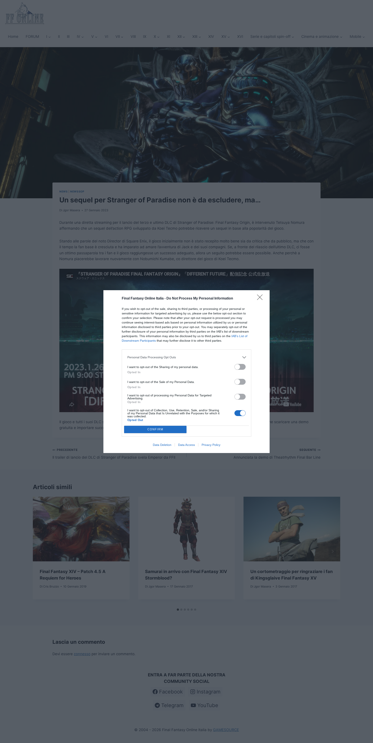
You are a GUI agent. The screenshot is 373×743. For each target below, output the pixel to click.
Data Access (186, 445)
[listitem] (186, 357)
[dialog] (186, 371)
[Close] (261, 299)
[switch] (240, 367)
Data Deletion (162, 445)
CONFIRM (155, 429)
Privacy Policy (211, 445)
